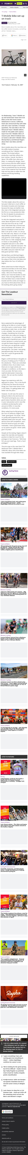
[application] (14, 187)
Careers (4, 1135)
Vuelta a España (14, 7)
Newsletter (23, 35)
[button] (26, 3)
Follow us (15, 35)
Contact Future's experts (8, 1121)
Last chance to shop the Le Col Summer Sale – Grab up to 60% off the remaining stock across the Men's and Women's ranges (14, 1093)
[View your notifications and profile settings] (15, 3)
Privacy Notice (22, 308)
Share (5, 35)
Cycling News (12, 22)
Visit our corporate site (14, 1106)
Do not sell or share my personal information (13, 1141)
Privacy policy (5, 1124)
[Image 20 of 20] (23, 57)
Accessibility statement (8, 1131)
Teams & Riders (12, 11)
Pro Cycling (4, 11)
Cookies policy (5, 1128)
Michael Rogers (6, 465)
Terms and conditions (7, 1118)
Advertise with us (6, 1138)
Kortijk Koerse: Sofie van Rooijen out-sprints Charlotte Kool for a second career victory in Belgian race (14, 1082)
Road (3, 461)
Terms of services (20, 307)
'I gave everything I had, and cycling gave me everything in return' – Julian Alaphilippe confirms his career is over (13, 1059)
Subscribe (19, 3)
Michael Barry (12, 461)
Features (4, 23)
